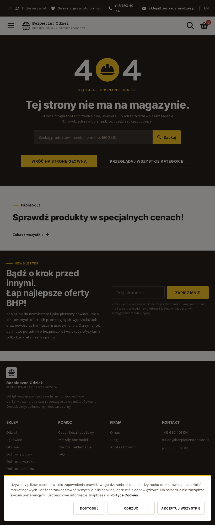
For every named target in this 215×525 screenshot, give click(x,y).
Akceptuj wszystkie (181, 508)
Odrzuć (131, 508)
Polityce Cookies (124, 495)
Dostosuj (89, 508)
